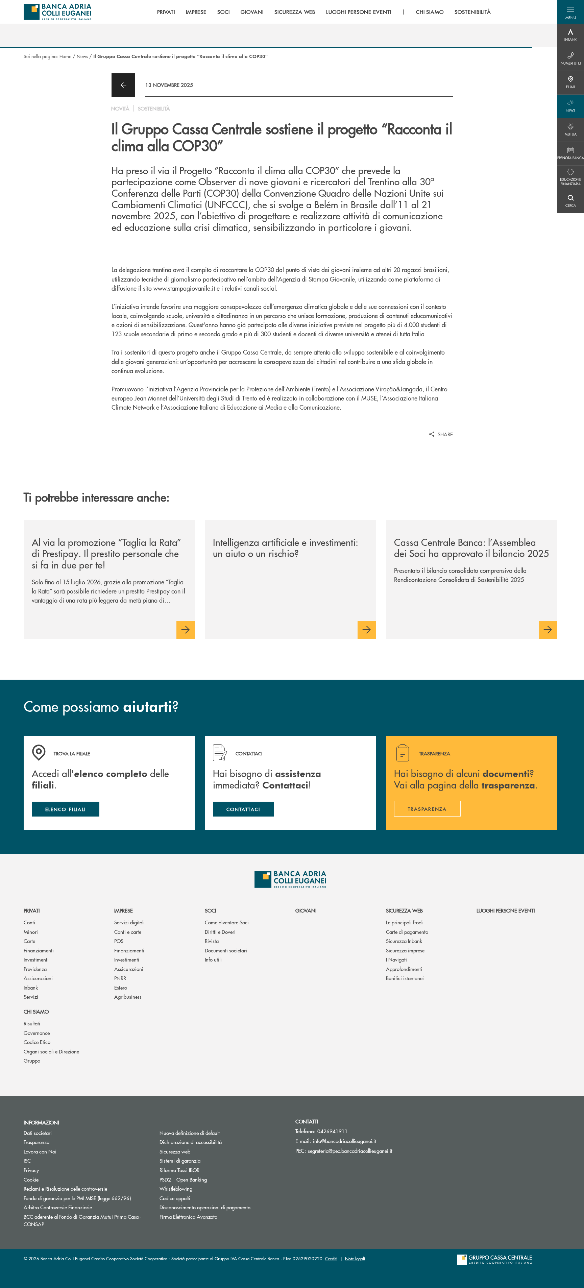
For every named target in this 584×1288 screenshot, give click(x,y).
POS (118, 940)
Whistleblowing (176, 1188)
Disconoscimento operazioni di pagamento (205, 1207)
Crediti (331, 1258)
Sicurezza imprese (405, 950)
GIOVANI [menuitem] (252, 12)
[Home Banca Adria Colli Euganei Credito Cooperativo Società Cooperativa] (57, 12)
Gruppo (32, 1060)
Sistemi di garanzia (205, 1160)
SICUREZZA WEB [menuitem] (294, 12)
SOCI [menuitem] (223, 12)
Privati (32, 910)
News (82, 56)
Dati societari (38, 1132)
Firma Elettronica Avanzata (188, 1216)
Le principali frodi (404, 922)
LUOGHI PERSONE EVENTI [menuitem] (358, 12)
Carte (29, 940)
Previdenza (35, 968)
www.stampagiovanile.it (184, 288)
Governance (37, 1032)
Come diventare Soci (227, 922)
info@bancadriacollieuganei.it (344, 1140)
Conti (29, 922)
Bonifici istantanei (405, 977)
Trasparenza (36, 1141)
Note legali (355, 1258)
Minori (31, 931)
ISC (27, 1160)
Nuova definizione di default (190, 1132)
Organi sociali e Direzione (51, 1051)
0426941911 (332, 1131)
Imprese (123, 910)
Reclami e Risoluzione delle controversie (65, 1188)
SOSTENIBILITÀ (473, 12)
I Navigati (396, 959)
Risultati (32, 1023)
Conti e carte (127, 931)
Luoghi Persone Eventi (506, 910)
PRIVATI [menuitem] (166, 12)
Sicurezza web (404, 910)
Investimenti (36, 959)
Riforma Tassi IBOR (205, 1169)
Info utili (213, 959)
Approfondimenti (404, 968)
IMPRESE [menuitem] (196, 12)
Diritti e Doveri (220, 931)
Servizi (31, 996)
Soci (210, 910)
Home (65, 56)
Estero (120, 987)
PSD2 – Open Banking (183, 1179)
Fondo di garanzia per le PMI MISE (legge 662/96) (86, 1197)
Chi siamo (36, 1011)
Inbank (31, 987)
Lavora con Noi (40, 1151)
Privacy (31, 1169)
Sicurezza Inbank (404, 940)
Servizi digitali (129, 922)
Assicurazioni (38, 977)
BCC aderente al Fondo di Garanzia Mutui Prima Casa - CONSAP (82, 1220)
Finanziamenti (39, 950)
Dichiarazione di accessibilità (191, 1141)
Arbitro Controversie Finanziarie (83, 1207)
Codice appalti (175, 1197)
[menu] (324, 12)
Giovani (305, 910)
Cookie (31, 1179)
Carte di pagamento (407, 931)
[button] (570, 12)
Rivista (212, 940)
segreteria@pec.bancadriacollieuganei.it (350, 1150)
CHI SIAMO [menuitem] (430, 12)
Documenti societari (226, 950)
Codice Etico (37, 1041)
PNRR (120, 977)
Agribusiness (128, 996)
